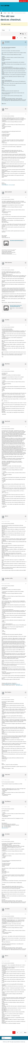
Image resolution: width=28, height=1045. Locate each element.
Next (25, 37)
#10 (25, 697)
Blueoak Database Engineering (16, 305)
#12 (25, 806)
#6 (25, 369)
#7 (25, 426)
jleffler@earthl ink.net (8, 684)
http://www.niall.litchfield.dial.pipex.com (17, 240)
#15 (25, 961)
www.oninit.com (4, 827)
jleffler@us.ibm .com (16, 684)
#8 (25, 521)
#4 (25, 267)
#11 (25, 779)
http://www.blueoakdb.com (15, 306)
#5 (25, 325)
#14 (25, 914)
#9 (25, 583)
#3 (25, 197)
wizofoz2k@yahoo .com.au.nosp (8, 184)
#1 (25, 47)
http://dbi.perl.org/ (19, 685)
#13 (25, 839)
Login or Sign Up (23, 1)
